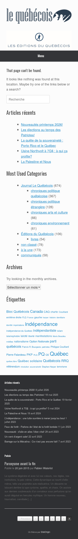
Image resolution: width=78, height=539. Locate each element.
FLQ (24, 317)
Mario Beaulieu (59, 336)
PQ (41, 354)
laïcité (24, 336)
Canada (36, 311)
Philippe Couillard (60, 346)
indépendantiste (44, 330)
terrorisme (62, 366)
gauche (38, 317)
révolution (25, 366)
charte (54, 312)
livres (34, 239)
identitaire (61, 317)
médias (9, 341)
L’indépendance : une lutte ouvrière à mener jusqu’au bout (35, 418)
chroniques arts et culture (49, 212)
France (30, 317)
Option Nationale (39, 341)
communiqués (31, 255)
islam (60, 330)
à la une (27, 249)
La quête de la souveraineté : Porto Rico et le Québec (33, 399)
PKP (30, 354)
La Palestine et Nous (36, 161)
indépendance (41, 323)
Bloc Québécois (17, 311)
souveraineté (35, 366)
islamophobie (13, 336)
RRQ (65, 360)
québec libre (11, 361)
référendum (13, 366)
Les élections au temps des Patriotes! (24, 394)
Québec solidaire (30, 360)
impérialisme (18, 325)
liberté (31, 336)
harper (46, 317)
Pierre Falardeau (16, 354)
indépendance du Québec (19, 330)
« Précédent (24, 518)
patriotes (46, 346)
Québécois (51, 360)
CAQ (47, 312)
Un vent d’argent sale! (16, 436)
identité (9, 325)
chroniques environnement (50, 223)
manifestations (43, 336)
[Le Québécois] (39, 16)
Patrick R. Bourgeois (31, 346)
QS (47, 354)
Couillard (63, 312)
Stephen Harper (49, 366)
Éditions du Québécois (37, 233)
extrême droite (13, 317)
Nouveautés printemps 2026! (42, 124)
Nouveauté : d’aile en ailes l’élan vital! (24, 431)
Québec (59, 353)
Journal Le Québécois (37, 185)
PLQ (35, 355)
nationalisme (21, 341)
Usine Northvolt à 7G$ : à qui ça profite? (26, 408)
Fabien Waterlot (43, 468)
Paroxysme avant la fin (20, 463)
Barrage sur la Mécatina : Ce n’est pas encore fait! (31, 441)
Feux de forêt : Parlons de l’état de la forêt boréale (31, 426)
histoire (53, 317)
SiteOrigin (45, 531)
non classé (29, 244)
